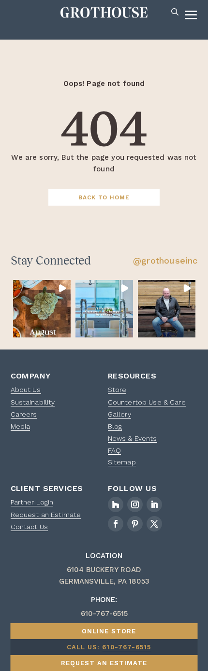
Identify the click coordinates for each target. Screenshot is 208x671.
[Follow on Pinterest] (135, 523)
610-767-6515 (126, 647)
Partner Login (32, 502)
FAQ (114, 450)
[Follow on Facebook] (115, 523)
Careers (24, 414)
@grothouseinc (165, 260)
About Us (26, 389)
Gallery (119, 414)
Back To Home (104, 197)
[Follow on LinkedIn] (154, 504)
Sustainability (33, 402)
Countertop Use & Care (147, 402)
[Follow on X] (154, 523)
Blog (115, 426)
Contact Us (29, 527)
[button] (42, 308)
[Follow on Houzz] (115, 504)
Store (117, 389)
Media (20, 426)
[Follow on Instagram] (135, 504)
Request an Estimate (46, 514)
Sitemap (122, 462)
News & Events (132, 438)
